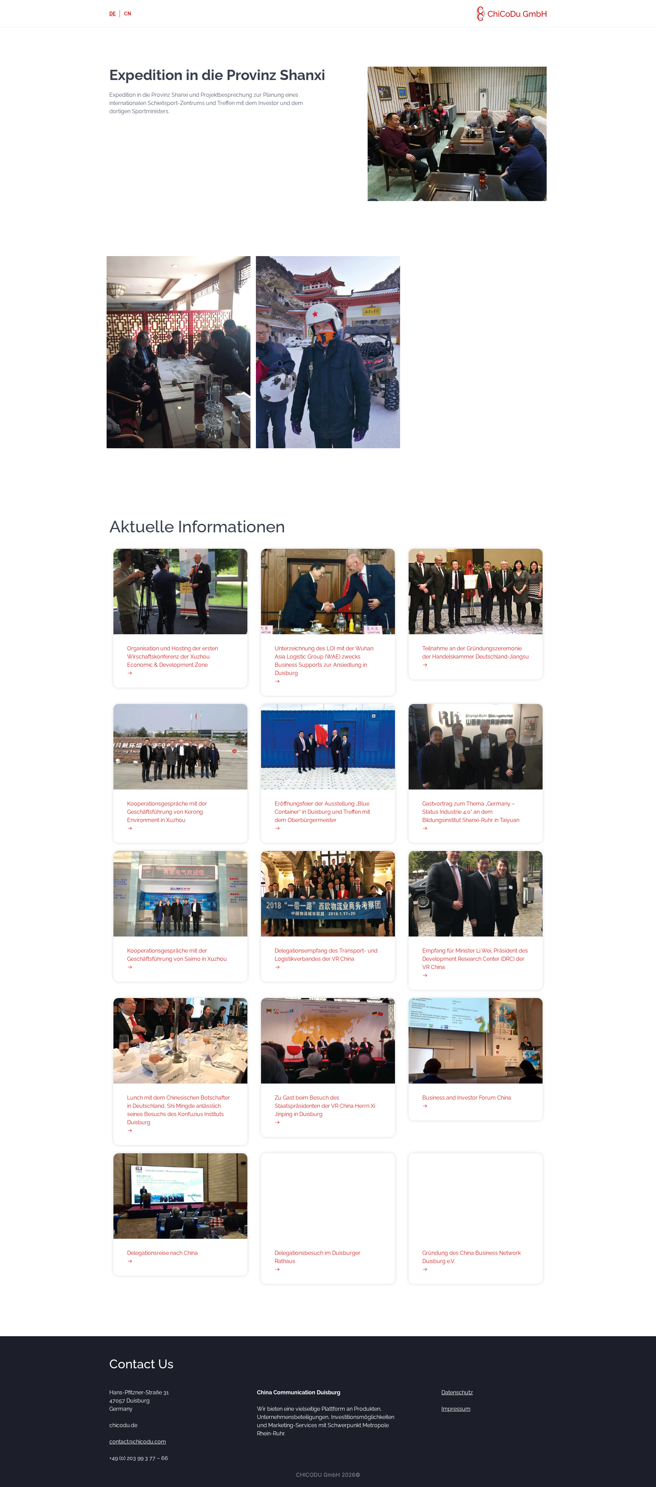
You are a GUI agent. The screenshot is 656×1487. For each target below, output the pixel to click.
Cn (127, 13)
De (112, 13)
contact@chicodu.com (137, 1441)
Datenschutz (457, 1392)
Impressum (455, 1409)
